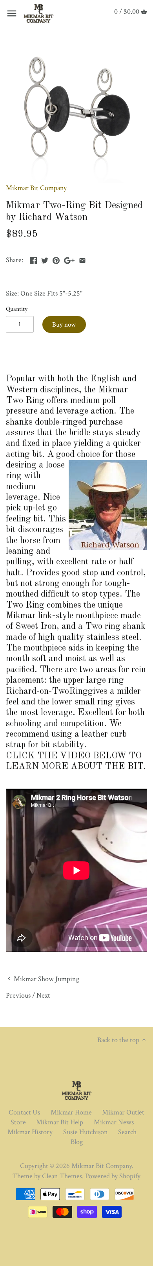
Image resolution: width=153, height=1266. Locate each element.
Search (127, 1132)
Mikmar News (114, 1122)
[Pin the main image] (56, 259)
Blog (77, 1141)
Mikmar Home (71, 1112)
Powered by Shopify (112, 1176)
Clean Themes (62, 1176)
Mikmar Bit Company (36, 187)
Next (43, 995)
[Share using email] (82, 259)
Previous (18, 995)
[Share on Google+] (69, 259)
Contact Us (24, 1112)
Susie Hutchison (85, 1132)
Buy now (64, 324)
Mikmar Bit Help (59, 1122)
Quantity (16, 309)
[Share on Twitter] (44, 259)
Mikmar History (30, 1132)
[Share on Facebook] (33, 259)
